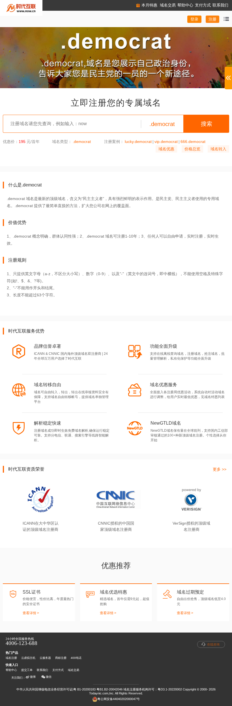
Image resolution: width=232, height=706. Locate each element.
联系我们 (42, 670)
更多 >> (219, 469)
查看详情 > (31, 613)
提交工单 (27, 670)
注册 (212, 19)
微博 (33, 676)
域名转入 (218, 149)
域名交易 (73, 670)
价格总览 (192, 149)
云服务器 (45, 657)
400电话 (76, 657)
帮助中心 (11, 670)
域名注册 (11, 657)
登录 (194, 19)
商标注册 (60, 657)
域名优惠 (166, 149)
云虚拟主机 (28, 657)
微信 (48, 676)
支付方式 (58, 670)
